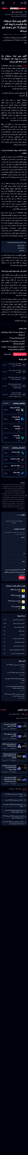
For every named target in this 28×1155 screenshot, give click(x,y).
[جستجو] (3, 3)
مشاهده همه (6, 403)
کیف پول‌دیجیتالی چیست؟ (17, 338)
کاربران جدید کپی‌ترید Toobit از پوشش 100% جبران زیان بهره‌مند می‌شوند (15, 394)
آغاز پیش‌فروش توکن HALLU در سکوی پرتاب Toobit (14, 378)
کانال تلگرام (8, 93)
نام (24, 553)
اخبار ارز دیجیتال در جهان (17, 12)
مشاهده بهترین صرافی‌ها (19, 354)
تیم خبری (5, 34)
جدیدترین (25, 789)
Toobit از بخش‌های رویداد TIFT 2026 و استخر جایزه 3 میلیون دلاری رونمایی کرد (10, 779)
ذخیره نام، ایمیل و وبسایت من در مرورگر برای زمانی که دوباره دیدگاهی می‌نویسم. (14, 572)
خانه (26, 12)
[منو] (25, 2)
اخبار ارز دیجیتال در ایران (14, 714)
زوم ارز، (19, 66)
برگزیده (22, 714)
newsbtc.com (19, 321)
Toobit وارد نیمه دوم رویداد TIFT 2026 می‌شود (15, 364)
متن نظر (23, 537)
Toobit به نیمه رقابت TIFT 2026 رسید (15, 371)
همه (26, 714)
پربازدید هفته (18, 789)
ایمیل (23, 561)
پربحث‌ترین (11, 789)
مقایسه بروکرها (7, 354)
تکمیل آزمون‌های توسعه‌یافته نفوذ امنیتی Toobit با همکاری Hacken (14, 386)
